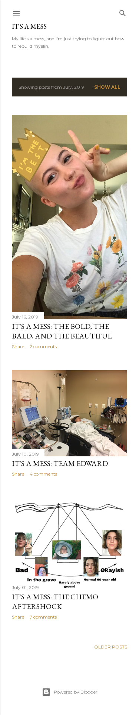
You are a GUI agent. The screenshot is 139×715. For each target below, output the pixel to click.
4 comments (43, 474)
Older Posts (110, 647)
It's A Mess (29, 26)
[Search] (122, 11)
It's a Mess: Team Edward (60, 463)
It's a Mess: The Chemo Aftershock (55, 601)
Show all (107, 87)
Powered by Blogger (75, 692)
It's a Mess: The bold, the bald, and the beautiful (62, 331)
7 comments (43, 617)
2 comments (43, 346)
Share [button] (18, 346)
